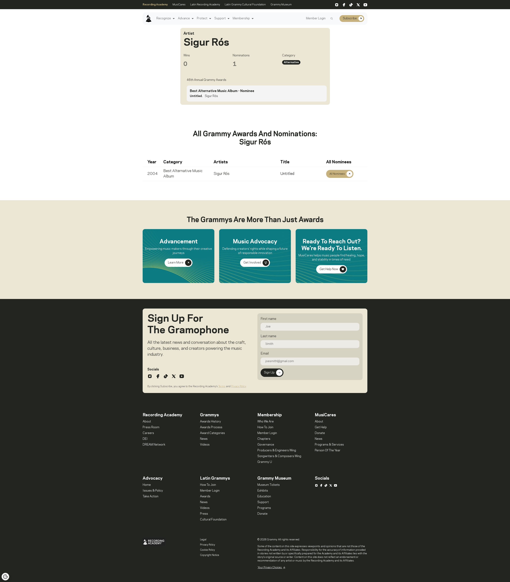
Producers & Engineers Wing (276, 450)
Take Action (150, 496)
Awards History (210, 421)
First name (268, 318)
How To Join (265, 427)
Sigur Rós (222, 174)
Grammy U (264, 462)
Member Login (316, 18)
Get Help (321, 427)
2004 (152, 174)
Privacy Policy (238, 386)
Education (264, 496)
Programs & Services (329, 444)
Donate (320, 433)
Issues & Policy (153, 490)
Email (265, 353)
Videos (205, 444)
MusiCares (179, 4)
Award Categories (212, 433)
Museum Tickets (268, 485)
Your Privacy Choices (270, 567)
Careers (148, 433)
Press (204, 513)
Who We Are (265, 421)
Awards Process (211, 427)
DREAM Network (154, 444)
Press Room (151, 427)
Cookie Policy (207, 550)
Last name (268, 336)
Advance (184, 18)
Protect (202, 18)
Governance (265, 444)
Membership (241, 18)
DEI (145, 439)
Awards (205, 496)
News (204, 439)
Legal (203, 539)
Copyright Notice (209, 555)
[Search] (332, 18)
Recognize (163, 18)
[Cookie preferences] (5, 576)
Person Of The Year (327, 450)
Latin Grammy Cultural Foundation (245, 4)
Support (220, 18)
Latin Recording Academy (205, 4)
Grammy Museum (281, 4)
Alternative (291, 62)
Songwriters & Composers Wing (279, 456)
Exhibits (262, 490)
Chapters (263, 439)
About (147, 421)
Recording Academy (155, 4)
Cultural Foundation (213, 519)
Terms (221, 386)
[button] (173, 18)
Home (147, 485)
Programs (264, 508)
